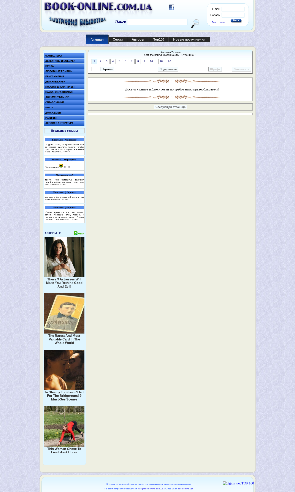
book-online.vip (185, 488)
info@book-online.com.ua (150, 488)
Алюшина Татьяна (170, 52)
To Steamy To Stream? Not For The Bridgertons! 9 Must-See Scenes (64, 395)
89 (161, 61)
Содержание (168, 69)
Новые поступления (189, 39)
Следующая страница (170, 107)
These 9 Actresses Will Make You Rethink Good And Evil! (64, 282)
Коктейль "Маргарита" (64, 159)
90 (169, 61)
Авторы (138, 39)
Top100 (158, 39)
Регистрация (218, 22)
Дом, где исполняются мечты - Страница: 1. (170, 55)
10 (151, 61)
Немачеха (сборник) (64, 192)
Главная (97, 39)
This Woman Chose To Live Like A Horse (64, 450)
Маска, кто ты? (64, 175)
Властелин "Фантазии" (64, 139)
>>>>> (66, 151)
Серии (118, 39)
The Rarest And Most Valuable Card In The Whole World (64, 339)
